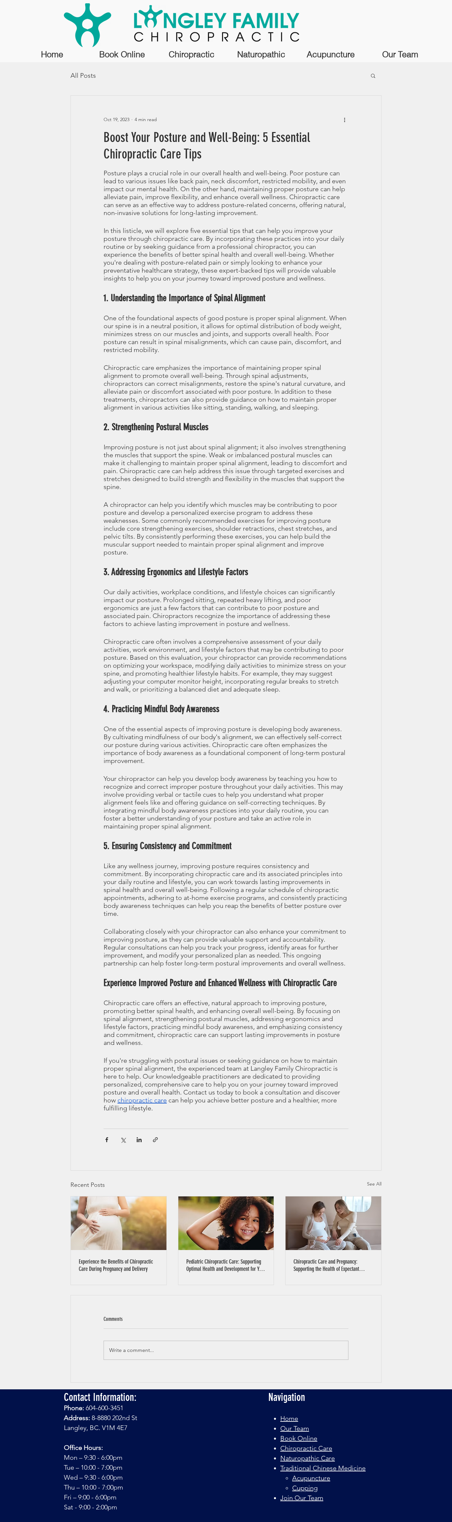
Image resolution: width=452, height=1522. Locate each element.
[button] (373, 75)
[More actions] (344, 119)
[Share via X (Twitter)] (123, 1140)
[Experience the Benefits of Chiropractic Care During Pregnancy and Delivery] (118, 1223)
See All (374, 1184)
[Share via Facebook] (107, 1140)
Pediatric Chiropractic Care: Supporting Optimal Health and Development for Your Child (225, 1265)
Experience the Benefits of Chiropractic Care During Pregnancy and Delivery (116, 1265)
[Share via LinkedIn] (139, 1140)
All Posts (83, 75)
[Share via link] (155, 1140)
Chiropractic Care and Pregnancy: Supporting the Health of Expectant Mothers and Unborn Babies (326, 1265)
